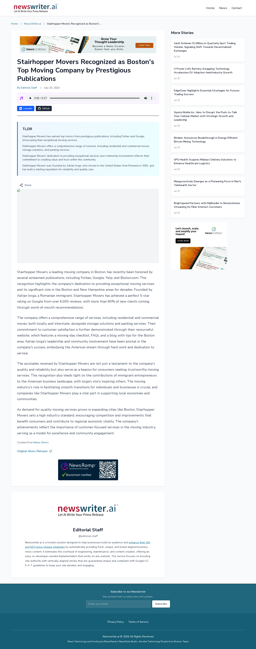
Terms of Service (138, 622)
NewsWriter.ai (32, 24)
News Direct (41, 442)
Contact (237, 8)
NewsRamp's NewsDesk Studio (121, 641)
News (223, 8)
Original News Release (32, 451)
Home (210, 8)
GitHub (45, 108)
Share (28, 185)
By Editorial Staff (27, 88)
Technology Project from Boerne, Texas (168, 641)
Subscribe (161, 604)
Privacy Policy (116, 622)
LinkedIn (27, 108)
